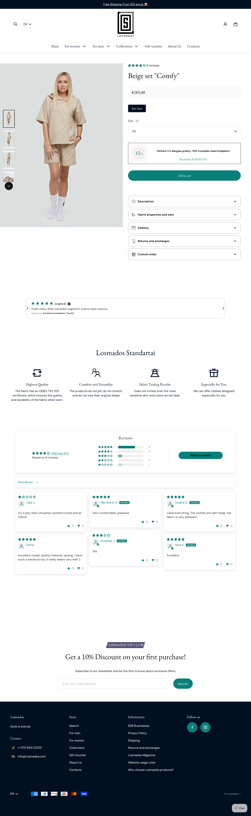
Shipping (134, 740)
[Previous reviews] (27, 308)
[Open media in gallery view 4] (9, 180)
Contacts (193, 46)
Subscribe (183, 684)
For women (72, 46)
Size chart (137, 108)
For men (98, 46)
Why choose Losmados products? (151, 770)
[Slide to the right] (9, 186)
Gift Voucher (77, 755)
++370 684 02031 (30, 748)
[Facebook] (192, 727)
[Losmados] (125, 24)
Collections (124, 46)
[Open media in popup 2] (61, 145)
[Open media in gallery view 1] (9, 119)
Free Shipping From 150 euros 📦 (125, 4)
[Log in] (225, 24)
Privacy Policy (137, 733)
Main (55, 46)
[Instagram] (205, 727)
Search (74, 726)
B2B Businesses (138, 726)
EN (25, 24)
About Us (174, 46)
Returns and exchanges (144, 748)
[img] (27, 497)
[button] (15, 24)
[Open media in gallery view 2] (9, 139)
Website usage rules (141, 762)
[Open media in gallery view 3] (9, 160)
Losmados (233, 793)
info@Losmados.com (32, 756)
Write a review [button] (200, 455)
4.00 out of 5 (60, 453)
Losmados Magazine (141, 755)
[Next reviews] (223, 308)
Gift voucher (153, 46)
